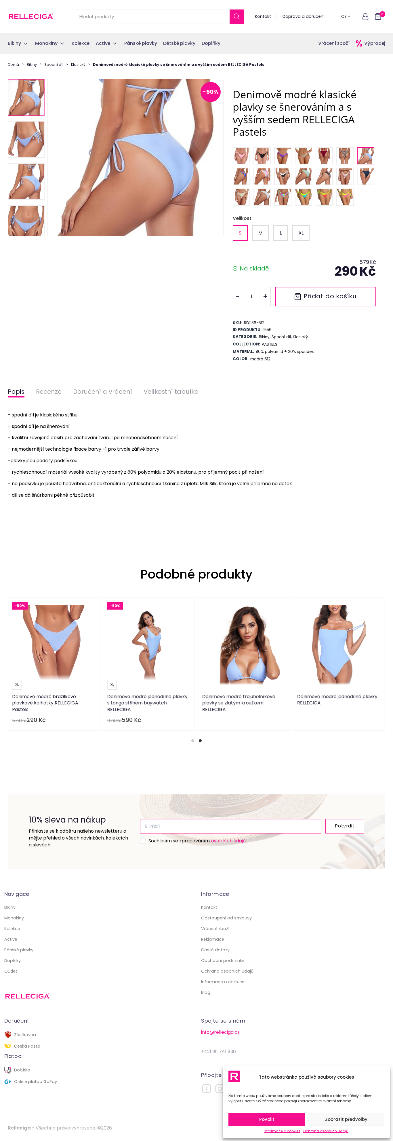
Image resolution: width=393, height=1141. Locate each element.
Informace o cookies (282, 1131)
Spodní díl (53, 64)
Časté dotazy (215, 950)
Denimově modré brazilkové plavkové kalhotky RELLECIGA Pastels (45, 703)
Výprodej (374, 43)
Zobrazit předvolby (346, 1119)
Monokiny (14, 918)
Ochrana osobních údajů (325, 1131)
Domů (13, 64)
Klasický (78, 64)
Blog (205, 992)
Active (10, 939)
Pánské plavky (18, 950)
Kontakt (263, 16)
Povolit (266, 1119)
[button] (365, 16)
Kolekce (12, 928)
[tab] (193, 740)
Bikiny (32, 64)
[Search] (237, 16)
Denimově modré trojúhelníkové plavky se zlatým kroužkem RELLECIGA (238, 703)
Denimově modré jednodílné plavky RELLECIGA (337, 699)
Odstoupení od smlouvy (226, 918)
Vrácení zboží (334, 43)
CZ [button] (344, 16)
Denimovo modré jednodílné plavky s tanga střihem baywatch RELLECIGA (147, 703)
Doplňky (12, 960)
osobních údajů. (229, 840)
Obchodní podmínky (222, 960)
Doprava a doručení (304, 16)
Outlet (10, 971)
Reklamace (212, 939)
